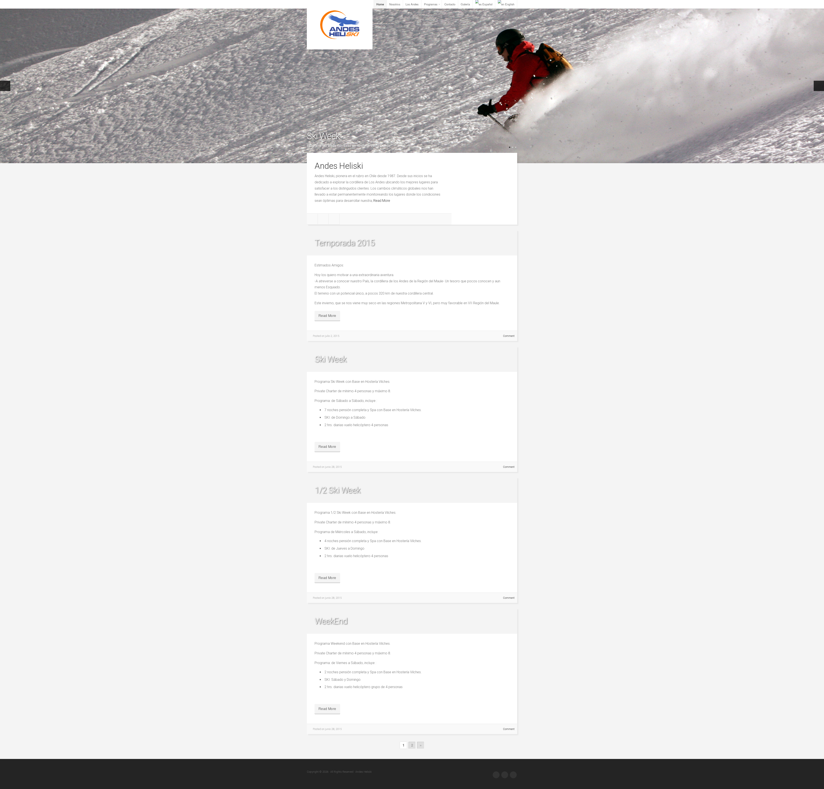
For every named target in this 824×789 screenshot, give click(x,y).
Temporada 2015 (344, 243)
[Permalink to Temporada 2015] (412, 230)
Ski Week (323, 136)
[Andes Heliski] (340, 24)
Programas (431, 4)
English (509, 4)
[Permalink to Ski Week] (412, 86)
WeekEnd (331, 621)
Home (380, 4)
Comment (509, 335)
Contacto (450, 4)
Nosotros (394, 4)
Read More (381, 201)
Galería (465, 4)
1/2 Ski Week (337, 490)
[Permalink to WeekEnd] (412, 608)
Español (487, 4)
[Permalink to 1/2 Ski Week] (412, 477)
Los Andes (412, 4)
